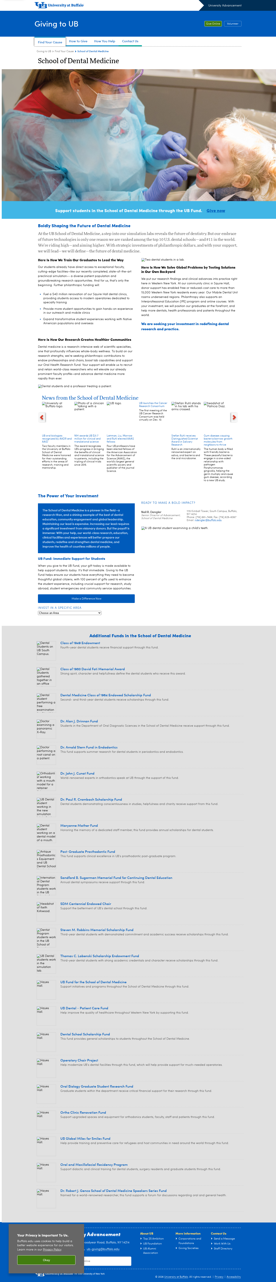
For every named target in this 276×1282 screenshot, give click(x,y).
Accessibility (234, 1277)
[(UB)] (119, 6)
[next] (234, 417)
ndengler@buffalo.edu (208, 520)
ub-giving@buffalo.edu (103, 1249)
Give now (216, 210)
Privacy (219, 1277)
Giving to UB (56, 23)
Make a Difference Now (86, 598)
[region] (46, 1248)
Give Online (213, 24)
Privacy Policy (52, 1249)
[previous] (41, 417)
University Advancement (225, 5)
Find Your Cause (64, 51)
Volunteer (232, 24)
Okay (46, 1260)
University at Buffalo (176, 1277)
